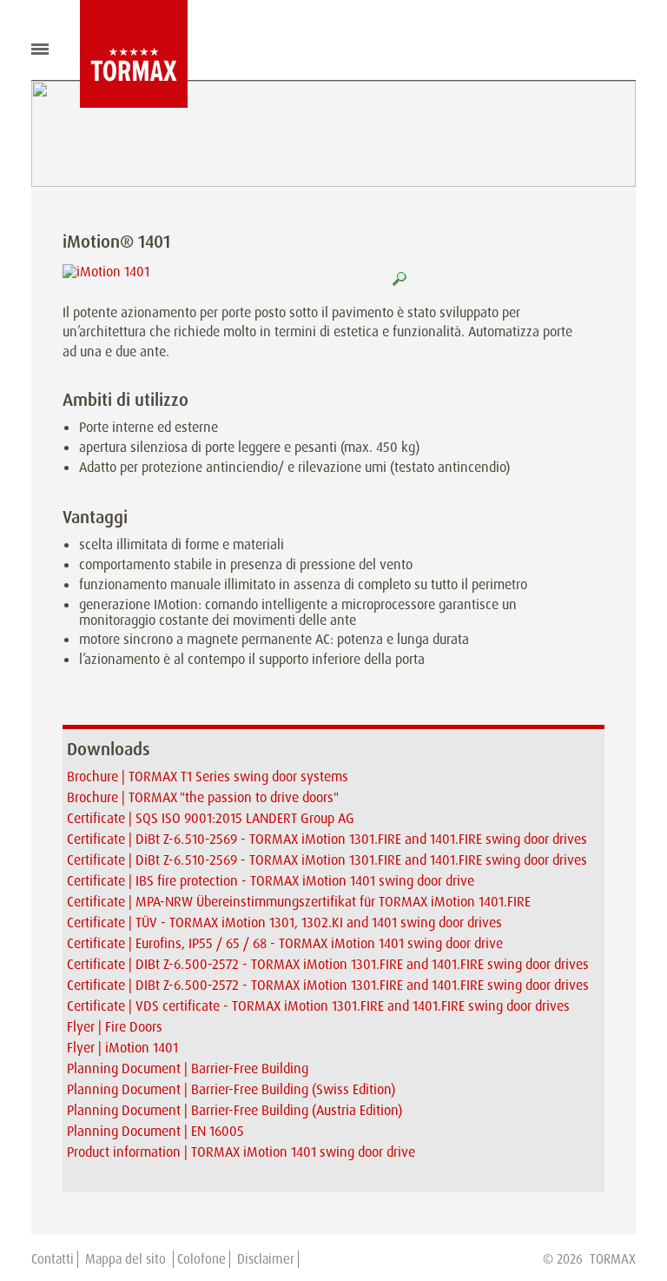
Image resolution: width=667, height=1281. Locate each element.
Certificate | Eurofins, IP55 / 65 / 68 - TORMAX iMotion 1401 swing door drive (285, 943)
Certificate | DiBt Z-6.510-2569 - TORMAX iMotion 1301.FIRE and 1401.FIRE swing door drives (327, 839)
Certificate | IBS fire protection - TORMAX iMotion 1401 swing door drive (270, 881)
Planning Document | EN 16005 (155, 1131)
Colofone (201, 1259)
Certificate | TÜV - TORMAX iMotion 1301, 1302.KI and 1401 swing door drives (284, 922)
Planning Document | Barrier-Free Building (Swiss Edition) (231, 1089)
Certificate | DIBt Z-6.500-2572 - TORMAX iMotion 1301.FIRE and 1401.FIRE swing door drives (328, 964)
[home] (121, 54)
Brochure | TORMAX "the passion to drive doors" (203, 797)
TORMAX (613, 1259)
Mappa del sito (127, 1259)
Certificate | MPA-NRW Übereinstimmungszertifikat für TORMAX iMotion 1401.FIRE (299, 902)
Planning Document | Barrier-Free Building (187, 1068)
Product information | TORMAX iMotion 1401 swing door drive (241, 1152)
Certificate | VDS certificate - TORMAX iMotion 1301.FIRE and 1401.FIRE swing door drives (318, 1006)
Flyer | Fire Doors (114, 1027)
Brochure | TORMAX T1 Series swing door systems (207, 776)
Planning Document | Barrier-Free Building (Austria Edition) (234, 1110)
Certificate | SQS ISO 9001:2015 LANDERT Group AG (210, 818)
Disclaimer (265, 1259)
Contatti (52, 1259)
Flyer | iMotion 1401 (122, 1048)
